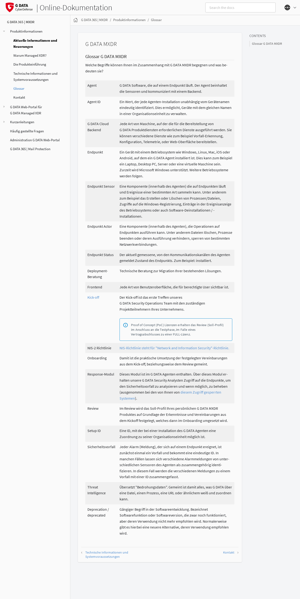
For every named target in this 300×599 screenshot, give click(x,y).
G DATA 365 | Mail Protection (30, 149)
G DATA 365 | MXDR (20, 22)
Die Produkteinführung (29, 64)
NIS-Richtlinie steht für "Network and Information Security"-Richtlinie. (174, 348)
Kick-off (93, 297)
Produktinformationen (26, 31)
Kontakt (19, 97)
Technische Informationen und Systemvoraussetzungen (35, 76)
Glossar (18, 88)
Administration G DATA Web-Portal (35, 140)
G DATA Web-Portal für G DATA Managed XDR (26, 110)
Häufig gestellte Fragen (27, 131)
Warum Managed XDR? (29, 55)
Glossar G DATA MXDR (267, 44)
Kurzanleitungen (22, 122)
